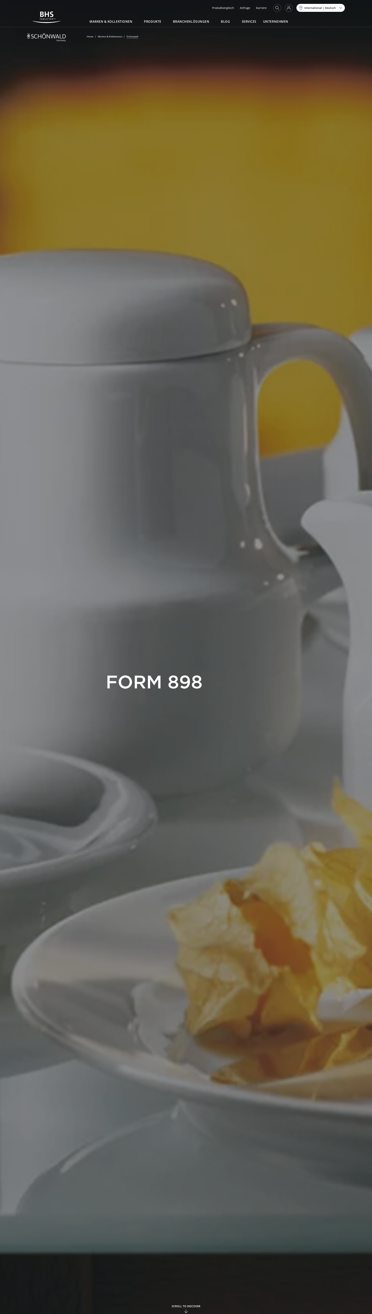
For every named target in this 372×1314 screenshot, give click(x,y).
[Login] (289, 8)
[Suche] (277, 8)
